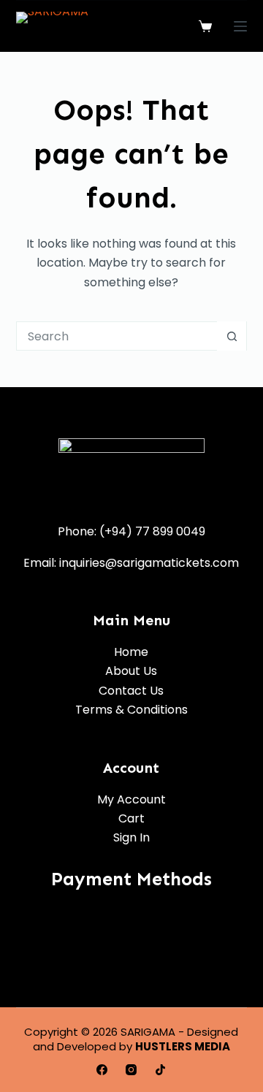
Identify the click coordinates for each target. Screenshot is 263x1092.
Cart (131, 818)
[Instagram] (131, 1069)
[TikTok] (160, 1069)
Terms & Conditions (131, 709)
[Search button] (231, 336)
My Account (131, 799)
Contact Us (131, 690)
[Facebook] (101, 1069)
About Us (131, 671)
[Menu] (240, 26)
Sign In (131, 837)
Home (131, 652)
